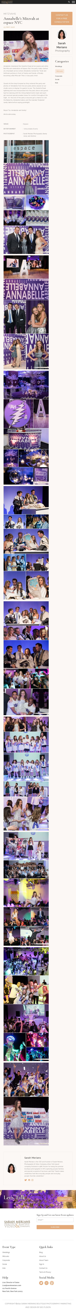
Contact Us (43, 1268)
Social (57, 79)
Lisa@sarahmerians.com (30, 1203)
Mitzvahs (60, 71)
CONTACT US (65, 1199)
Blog (41, 1252)
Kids (56, 82)
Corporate (58, 76)
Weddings (58, 66)
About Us (42, 1256)
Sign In (41, 1264)
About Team (43, 1260)
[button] (69, 2)
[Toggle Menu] (73, 2)
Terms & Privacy (45, 1272)
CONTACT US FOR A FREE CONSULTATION (61, 18)
